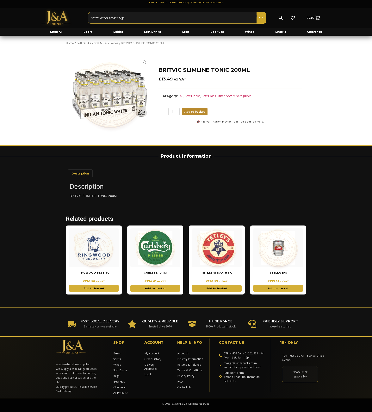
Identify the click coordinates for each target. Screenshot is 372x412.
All (181, 96)
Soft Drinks (84, 43)
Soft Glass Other (213, 96)
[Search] (261, 18)
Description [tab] (80, 173)
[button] (144, 62)
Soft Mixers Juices (106, 43)
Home (70, 43)
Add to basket (194, 111)
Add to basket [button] (94, 288)
